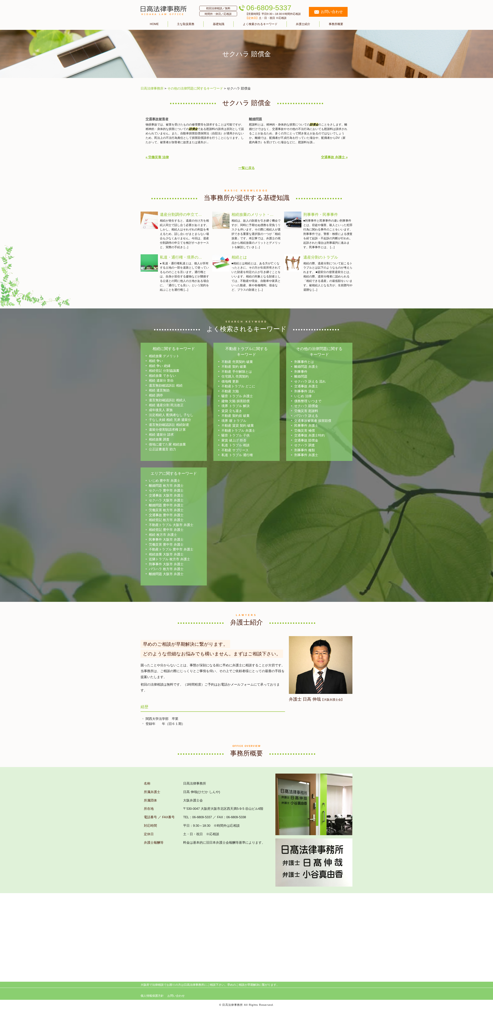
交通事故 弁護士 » (334, 157)
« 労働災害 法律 (157, 157)
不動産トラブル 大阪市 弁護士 (171, 525)
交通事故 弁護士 (306, 386)
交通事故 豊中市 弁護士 (166, 515)
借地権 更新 (230, 381)
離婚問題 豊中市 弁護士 (166, 505)
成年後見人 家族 (161, 410)
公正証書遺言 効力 (162, 449)
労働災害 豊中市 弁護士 (166, 544)
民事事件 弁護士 (306, 425)
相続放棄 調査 (159, 439)
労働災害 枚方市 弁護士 (166, 510)
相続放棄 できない (162, 376)
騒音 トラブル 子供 (235, 435)
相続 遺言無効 (159, 390)
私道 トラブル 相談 (235, 445)
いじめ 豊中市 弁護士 (164, 480)
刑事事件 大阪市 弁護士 (166, 564)
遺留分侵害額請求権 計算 (167, 429)
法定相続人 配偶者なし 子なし (171, 415)
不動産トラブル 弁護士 (238, 430)
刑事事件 (300, 372)
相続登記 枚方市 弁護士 (166, 520)
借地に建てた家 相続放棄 (167, 444)
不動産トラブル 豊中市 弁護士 (171, 549)
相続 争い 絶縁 (159, 366)
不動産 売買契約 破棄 (237, 362)
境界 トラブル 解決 (235, 406)
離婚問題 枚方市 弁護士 (166, 485)
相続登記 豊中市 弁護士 (166, 530)
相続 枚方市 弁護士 (163, 535)
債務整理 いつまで (307, 401)
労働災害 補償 (304, 430)
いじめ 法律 (303, 396)
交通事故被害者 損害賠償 (312, 421)
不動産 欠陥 (230, 391)
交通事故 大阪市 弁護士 (166, 495)
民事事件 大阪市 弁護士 (166, 539)
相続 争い (156, 361)
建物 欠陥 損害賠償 (235, 401)
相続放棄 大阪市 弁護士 (166, 554)
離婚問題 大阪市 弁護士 (166, 574)
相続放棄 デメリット (164, 356)
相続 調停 (156, 395)
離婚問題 (255, 119)
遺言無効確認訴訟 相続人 (167, 400)
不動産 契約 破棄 (233, 366)
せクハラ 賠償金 (306, 406)
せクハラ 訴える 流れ (310, 381)
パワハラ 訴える (306, 416)
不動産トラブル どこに (238, 386)
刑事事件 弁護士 (306, 455)
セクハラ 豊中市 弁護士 (166, 490)
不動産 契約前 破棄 (235, 416)
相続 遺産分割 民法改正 (166, 405)
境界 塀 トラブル (233, 421)
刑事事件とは (304, 362)
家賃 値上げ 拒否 (233, 440)
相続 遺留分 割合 (161, 380)
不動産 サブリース (235, 450)
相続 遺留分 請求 (161, 434)
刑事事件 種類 (304, 450)
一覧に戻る (246, 168)
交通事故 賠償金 (306, 440)
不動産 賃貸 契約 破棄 (237, 425)
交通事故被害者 (157, 119)
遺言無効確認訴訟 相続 (166, 385)
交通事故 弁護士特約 (309, 435)
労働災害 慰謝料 (306, 411)
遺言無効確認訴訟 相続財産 (169, 425)
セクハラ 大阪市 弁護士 (166, 500)
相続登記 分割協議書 (164, 371)
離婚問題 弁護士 (306, 366)
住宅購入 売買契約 (235, 376)
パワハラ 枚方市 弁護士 (166, 569)
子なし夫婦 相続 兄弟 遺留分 (170, 420)
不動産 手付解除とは (236, 372)
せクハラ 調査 (304, 445)
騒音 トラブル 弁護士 (237, 396)
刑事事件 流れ (304, 391)
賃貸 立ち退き (231, 411)
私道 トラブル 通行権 (237, 455)
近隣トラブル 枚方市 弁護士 (169, 559)
